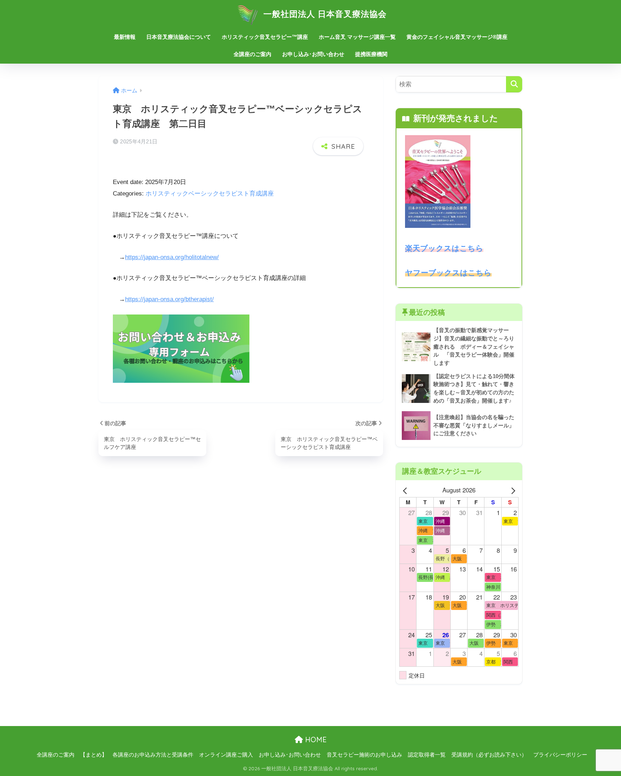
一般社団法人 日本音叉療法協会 (324, 14)
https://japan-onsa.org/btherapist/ (169, 299)
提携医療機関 (371, 54)
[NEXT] (512, 490)
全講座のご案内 (252, 54)
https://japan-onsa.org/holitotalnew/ (172, 257)
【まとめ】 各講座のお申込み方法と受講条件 (136, 755)
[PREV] (406, 490)
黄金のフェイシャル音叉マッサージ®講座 (456, 37)
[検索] (514, 84)
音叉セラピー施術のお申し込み (364, 755)
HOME (315, 739)
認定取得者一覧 (427, 755)
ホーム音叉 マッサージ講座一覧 (357, 37)
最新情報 (124, 37)
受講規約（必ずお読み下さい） (489, 755)
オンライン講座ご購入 (226, 755)
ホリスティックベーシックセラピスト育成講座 (210, 193)
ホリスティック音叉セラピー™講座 (265, 37)
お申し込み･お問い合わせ (313, 54)
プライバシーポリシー (560, 755)
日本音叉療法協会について (178, 37)
